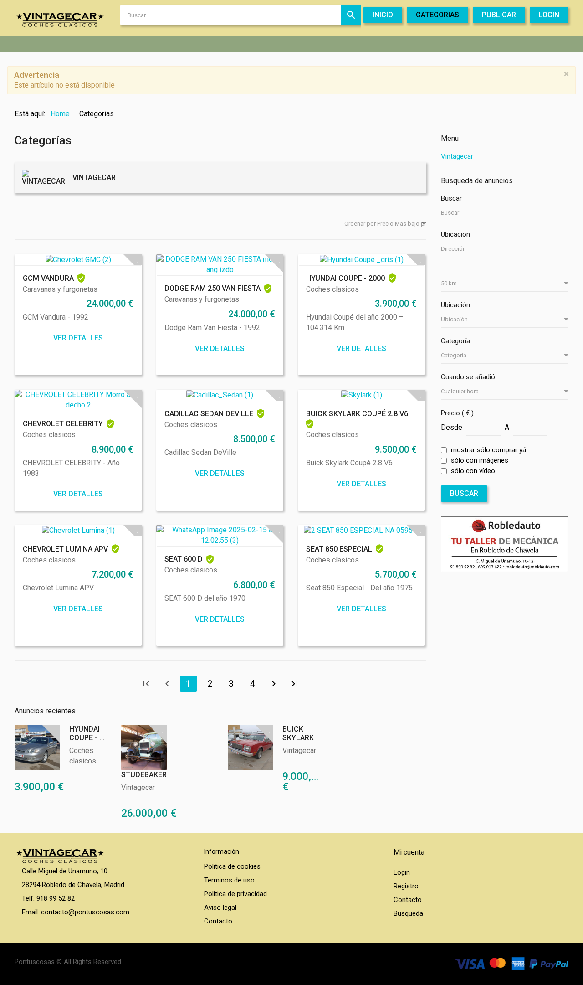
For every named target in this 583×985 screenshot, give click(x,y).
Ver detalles (78, 338)
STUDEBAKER (144, 774)
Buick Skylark (298, 733)
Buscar (351, 15)
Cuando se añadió (468, 377)
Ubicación (455, 234)
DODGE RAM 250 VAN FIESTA (212, 288)
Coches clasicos (332, 289)
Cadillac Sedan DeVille (208, 413)
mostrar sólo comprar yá (488, 450)
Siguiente (274, 684)
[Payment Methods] (511, 963)
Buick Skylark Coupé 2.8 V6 (357, 413)
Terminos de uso (229, 880)
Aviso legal (220, 907)
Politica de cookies (232, 866)
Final (294, 684)
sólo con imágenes (479, 460)
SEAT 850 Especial (339, 549)
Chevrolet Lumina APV (65, 549)
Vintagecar (138, 787)
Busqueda (408, 913)
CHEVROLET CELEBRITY (63, 423)
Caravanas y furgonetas (60, 289)
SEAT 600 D (183, 559)
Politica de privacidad (235, 894)
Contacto (218, 921)
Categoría (455, 341)
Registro (406, 886)
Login (402, 872)
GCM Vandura (48, 278)
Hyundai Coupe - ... (87, 733)
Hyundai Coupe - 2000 (345, 278)
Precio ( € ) (457, 413)
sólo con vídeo (473, 471)
